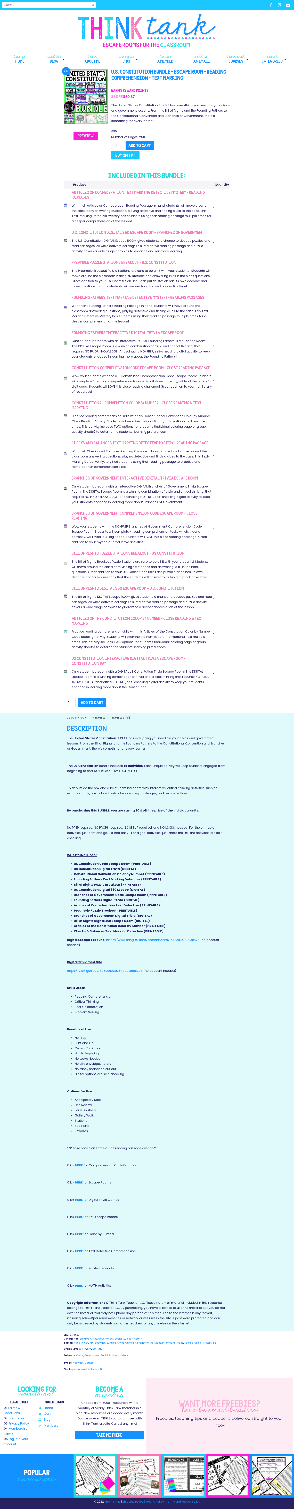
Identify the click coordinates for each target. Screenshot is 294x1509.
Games (129, 1342)
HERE (79, 1165)
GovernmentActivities (148, 1342)
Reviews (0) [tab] (120, 717)
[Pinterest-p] (279, 5)
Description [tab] (77, 717)
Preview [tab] (99, 717)
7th (91, 1342)
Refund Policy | (155, 1502)
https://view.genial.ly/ (83, 971)
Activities (78, 1362)
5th (81, 1342)
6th (86, 1342)
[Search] (93, 5)
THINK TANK (112, 1502)
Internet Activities (172, 1342)
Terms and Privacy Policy (182, 1502)
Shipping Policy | (134, 1502)
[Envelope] (287, 5)
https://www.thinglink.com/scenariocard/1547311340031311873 (152, 940)
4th (76, 1342)
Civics (93, 1338)
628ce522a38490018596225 (121, 971)
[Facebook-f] (270, 5)
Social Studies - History (128, 1338)
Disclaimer (16, 1418)
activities (100, 1342)
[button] (56, 59)
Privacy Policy (19, 1423)
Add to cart (139, 145)
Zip (214, 1342)
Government (106, 1338)
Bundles (84, 1338)
